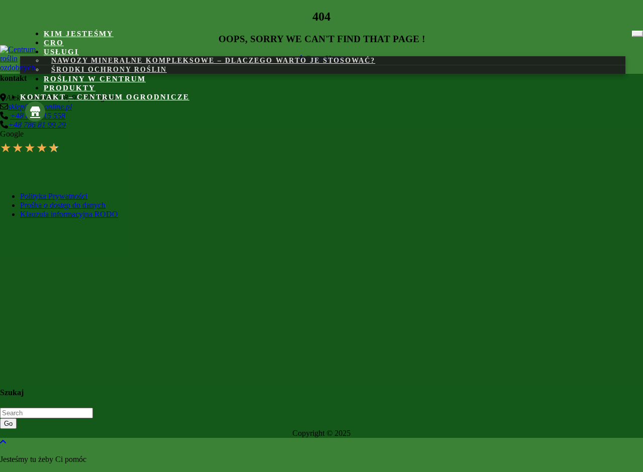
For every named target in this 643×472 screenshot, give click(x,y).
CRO (54, 43)
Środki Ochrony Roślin (109, 69)
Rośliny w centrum (95, 79)
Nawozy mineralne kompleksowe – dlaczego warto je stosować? (213, 60)
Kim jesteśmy (79, 34)
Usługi (61, 52)
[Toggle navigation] (637, 34)
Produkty (69, 88)
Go (8, 423)
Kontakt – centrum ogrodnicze (104, 97)
